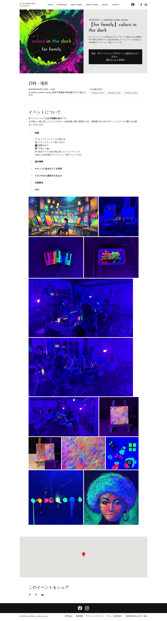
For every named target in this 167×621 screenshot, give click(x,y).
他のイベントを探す (115, 60)
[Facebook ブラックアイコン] (141, 4)
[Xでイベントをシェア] (36, 595)
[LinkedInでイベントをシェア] (42, 595)
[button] (84, 133)
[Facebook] (80, 608)
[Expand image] (63, 216)
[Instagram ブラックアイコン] (145, 4)
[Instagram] (87, 608)
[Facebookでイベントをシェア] (30, 595)
